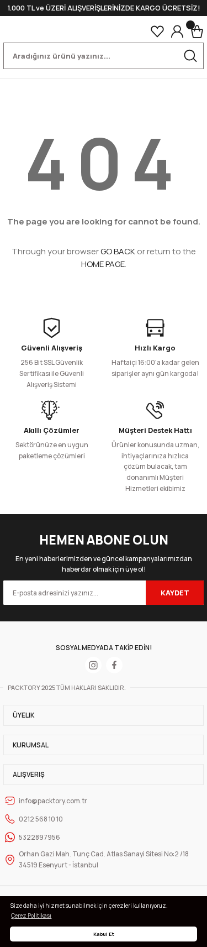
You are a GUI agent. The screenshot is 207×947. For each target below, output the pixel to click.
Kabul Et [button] (103, 934)
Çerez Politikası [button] (31, 915)
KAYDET (175, 593)
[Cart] (197, 31)
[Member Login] (177, 31)
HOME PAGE (103, 264)
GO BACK (117, 251)
